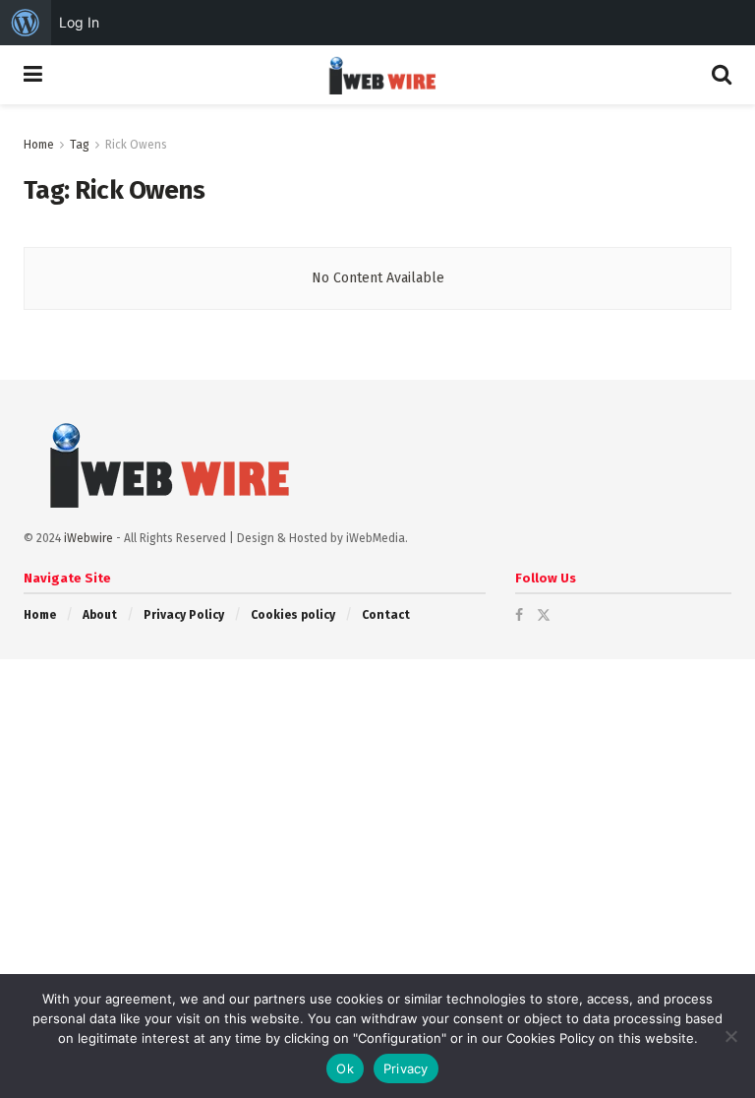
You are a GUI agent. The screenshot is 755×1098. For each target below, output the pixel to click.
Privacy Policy (184, 615)
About (100, 615)
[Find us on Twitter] (544, 615)
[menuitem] (25, 22)
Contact (386, 615)
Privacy (406, 1068)
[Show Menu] (33, 74)
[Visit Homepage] (377, 74)
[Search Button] (721, 74)
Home (39, 145)
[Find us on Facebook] (519, 615)
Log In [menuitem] (79, 22)
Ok (345, 1068)
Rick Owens (136, 145)
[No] (730, 1036)
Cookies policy (293, 615)
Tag (79, 145)
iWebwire (88, 538)
